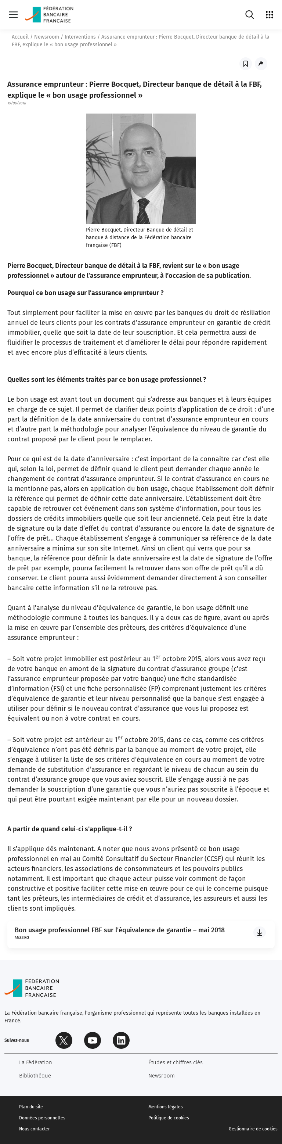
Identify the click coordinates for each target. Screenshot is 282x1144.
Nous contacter (34, 1129)
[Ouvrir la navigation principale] (13, 14)
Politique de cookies (168, 1117)
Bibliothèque (35, 1075)
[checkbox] (245, 63)
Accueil (20, 37)
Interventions (80, 37)
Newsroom (46, 37)
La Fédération (35, 1062)
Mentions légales (165, 1106)
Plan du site (31, 1106)
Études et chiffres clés (175, 1062)
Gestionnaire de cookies (253, 1129)
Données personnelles (42, 1117)
